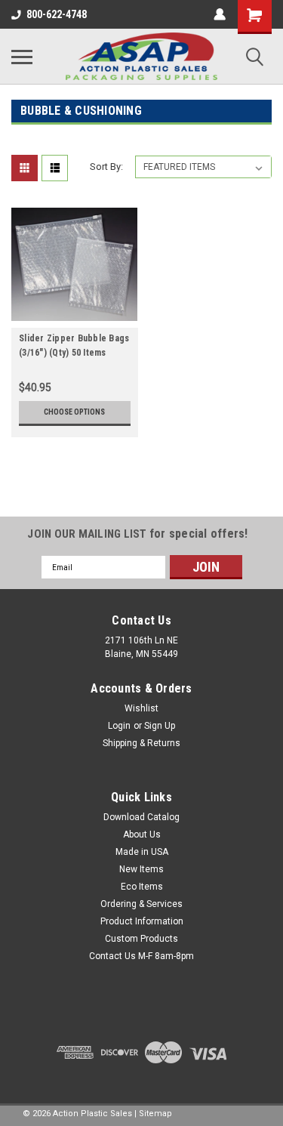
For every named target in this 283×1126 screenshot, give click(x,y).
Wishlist (141, 708)
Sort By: (106, 166)
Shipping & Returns (141, 743)
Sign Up (159, 725)
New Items (141, 869)
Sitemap (155, 1113)
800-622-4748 (56, 14)
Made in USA (141, 852)
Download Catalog (141, 817)
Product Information (141, 921)
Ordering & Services (141, 904)
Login (119, 725)
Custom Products (141, 938)
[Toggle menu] (21, 56)
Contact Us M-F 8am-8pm (141, 956)
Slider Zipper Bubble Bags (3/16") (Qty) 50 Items (74, 345)
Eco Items (142, 886)
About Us (142, 834)
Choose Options (74, 412)
